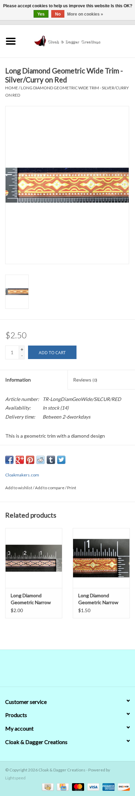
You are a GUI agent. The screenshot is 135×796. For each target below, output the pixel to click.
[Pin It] (30, 460)
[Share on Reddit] (40, 460)
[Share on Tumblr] (51, 460)
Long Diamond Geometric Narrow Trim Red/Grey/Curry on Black (33, 599)
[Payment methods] (46, 786)
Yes (41, 14)
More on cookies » (85, 14)
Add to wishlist (18, 487)
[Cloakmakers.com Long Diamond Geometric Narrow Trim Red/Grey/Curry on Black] (33, 558)
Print (71, 487)
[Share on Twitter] (61, 460)
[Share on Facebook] (9, 460)
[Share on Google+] (20, 460)
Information (18, 380)
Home (11, 87)
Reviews (85, 380)
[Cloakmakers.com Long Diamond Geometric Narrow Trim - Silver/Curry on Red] (101, 558)
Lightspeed (15, 777)
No (58, 14)
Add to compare (50, 487)
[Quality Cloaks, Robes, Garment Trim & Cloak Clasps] (78, 40)
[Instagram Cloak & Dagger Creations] (79, 670)
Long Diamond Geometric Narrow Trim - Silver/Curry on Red (101, 599)
